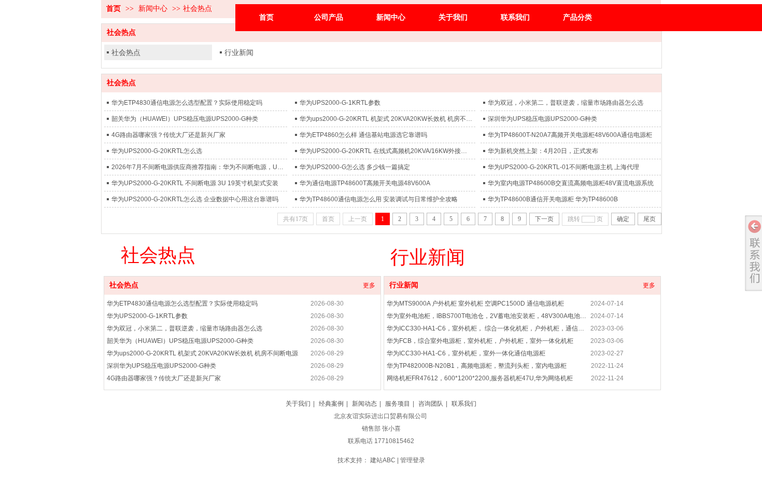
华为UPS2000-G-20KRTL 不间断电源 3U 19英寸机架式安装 (194, 183)
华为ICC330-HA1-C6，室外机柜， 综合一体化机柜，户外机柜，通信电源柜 (487, 328)
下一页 (544, 219)
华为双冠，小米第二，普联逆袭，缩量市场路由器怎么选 (565, 102)
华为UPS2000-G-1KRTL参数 (340, 102)
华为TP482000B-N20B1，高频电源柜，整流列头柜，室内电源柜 (477, 365)
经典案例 (331, 403)
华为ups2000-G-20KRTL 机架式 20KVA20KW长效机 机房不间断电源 (386, 118)
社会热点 (197, 8)
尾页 (649, 219)
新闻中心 (152, 8)
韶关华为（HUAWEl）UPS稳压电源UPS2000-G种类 (184, 118)
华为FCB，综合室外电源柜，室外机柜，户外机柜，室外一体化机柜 (480, 341)
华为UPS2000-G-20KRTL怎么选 (156, 151)
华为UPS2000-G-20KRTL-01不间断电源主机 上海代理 (563, 167)
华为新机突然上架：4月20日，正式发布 (543, 151)
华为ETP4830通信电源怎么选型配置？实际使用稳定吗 (186, 102)
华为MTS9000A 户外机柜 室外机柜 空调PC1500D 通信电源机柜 (475, 303)
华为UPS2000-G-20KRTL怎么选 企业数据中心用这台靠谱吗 (194, 199)
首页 (113, 8)
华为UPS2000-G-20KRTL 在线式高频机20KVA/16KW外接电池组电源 (386, 151)
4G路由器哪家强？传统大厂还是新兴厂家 (168, 135)
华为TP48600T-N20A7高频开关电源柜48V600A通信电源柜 (570, 135)
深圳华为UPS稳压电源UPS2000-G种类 (542, 118)
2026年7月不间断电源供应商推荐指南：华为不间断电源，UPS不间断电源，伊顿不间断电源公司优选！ (198, 167)
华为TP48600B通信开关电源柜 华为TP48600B (553, 199)
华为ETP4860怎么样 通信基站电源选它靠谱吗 (363, 135)
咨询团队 (430, 403)
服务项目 (397, 403)
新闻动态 (364, 403)
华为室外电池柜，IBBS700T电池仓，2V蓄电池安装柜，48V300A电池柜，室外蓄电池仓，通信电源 (487, 316)
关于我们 (298, 403)
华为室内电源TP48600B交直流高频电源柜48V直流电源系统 (571, 183)
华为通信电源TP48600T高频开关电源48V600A (365, 183)
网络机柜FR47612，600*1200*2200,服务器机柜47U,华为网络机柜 (480, 378)
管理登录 (412, 460)
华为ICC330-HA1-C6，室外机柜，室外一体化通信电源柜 (466, 353)
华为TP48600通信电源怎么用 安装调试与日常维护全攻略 (379, 199)
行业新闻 (238, 52)
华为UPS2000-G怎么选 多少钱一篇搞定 (355, 167)
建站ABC (383, 460)
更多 (369, 285)
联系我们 (463, 403)
